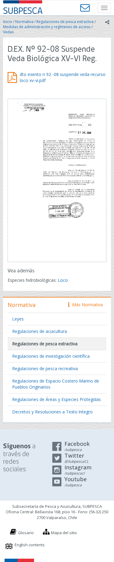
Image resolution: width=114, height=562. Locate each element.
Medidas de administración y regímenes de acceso (47, 26)
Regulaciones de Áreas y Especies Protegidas (56, 399)
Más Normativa (86, 304)
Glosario (26, 532)
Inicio (7, 21)
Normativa (24, 21)
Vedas (8, 32)
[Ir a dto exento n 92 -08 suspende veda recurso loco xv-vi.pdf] (57, 179)
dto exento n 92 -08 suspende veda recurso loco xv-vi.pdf (62, 77)
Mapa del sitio (64, 532)
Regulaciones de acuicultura (39, 331)
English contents (30, 544)
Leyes (18, 319)
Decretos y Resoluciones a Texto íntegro (52, 412)
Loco (63, 280)
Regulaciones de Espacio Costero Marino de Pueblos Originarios (55, 384)
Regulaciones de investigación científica (51, 356)
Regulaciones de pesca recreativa (45, 368)
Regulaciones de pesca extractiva (65, 21)
